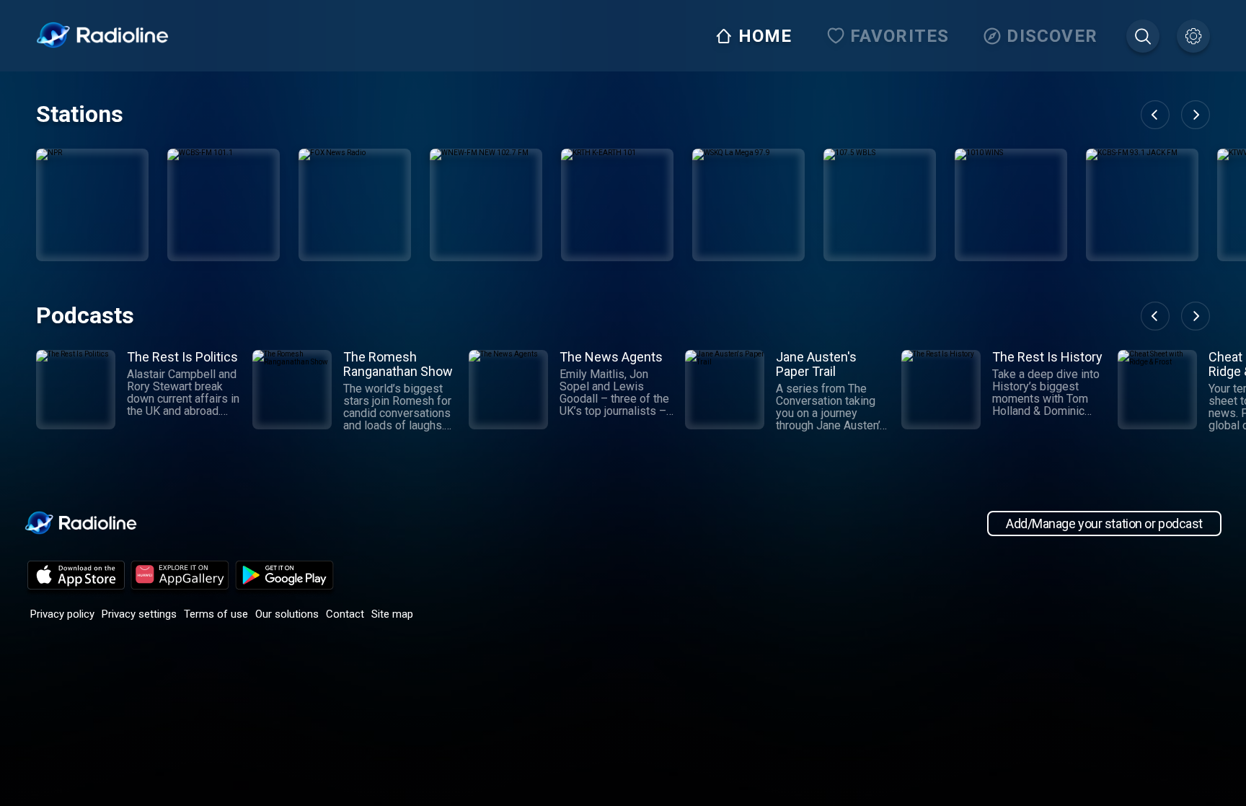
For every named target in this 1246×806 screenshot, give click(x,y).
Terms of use (216, 614)
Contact (345, 614)
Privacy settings (139, 614)
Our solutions (287, 614)
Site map (392, 614)
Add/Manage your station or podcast (1104, 523)
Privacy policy (62, 614)
